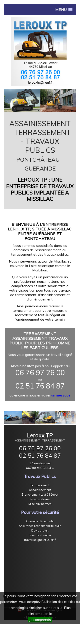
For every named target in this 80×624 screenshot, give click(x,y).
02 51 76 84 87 (40, 455)
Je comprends (40, 619)
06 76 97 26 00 (40, 448)
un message (60, 395)
